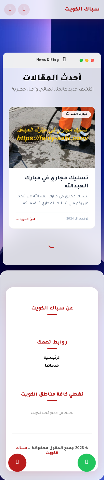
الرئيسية (52, 358)
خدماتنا (52, 366)
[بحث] (24, 10)
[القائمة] (10, 10)
